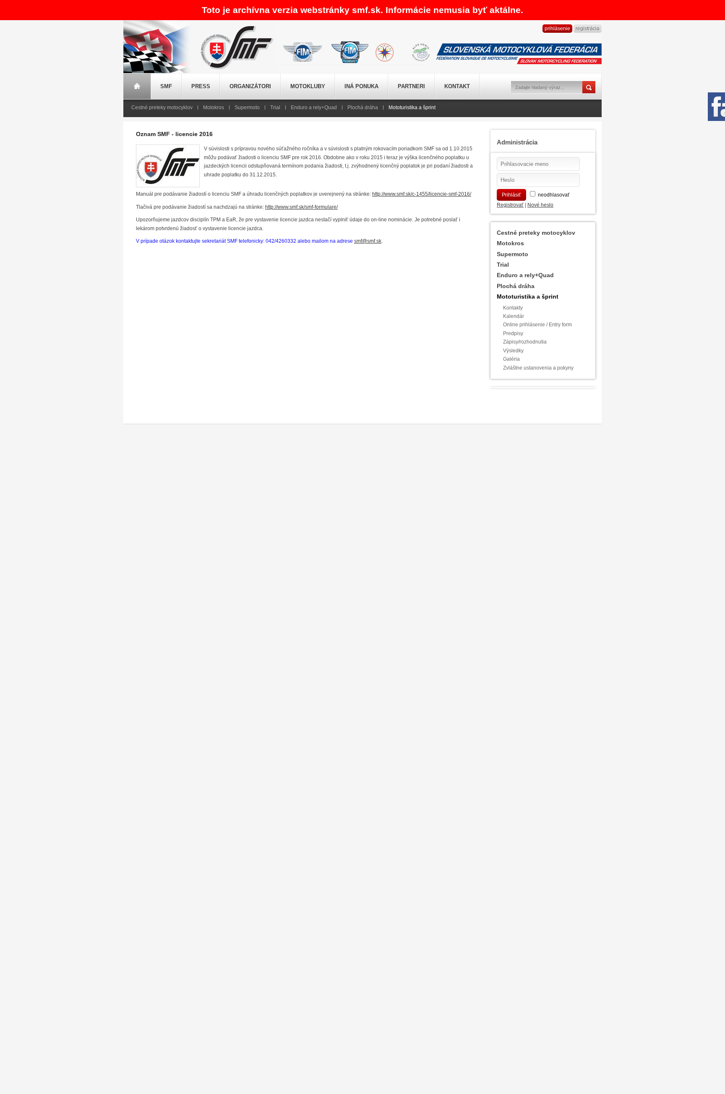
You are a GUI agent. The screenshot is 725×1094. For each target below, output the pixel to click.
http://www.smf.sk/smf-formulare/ (301, 207)
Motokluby (307, 86)
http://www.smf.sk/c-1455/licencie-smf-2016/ (421, 194)
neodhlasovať (554, 195)
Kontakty (513, 308)
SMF (166, 86)
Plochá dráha (362, 107)
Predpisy (513, 333)
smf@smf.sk (367, 241)
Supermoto (247, 107)
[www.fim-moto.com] (303, 51)
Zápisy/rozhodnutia (525, 342)
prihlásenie (557, 28)
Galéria (511, 359)
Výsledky (513, 351)
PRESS (200, 86)
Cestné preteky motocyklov (162, 107)
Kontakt (457, 86)
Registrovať (510, 205)
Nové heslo (540, 205)
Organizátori (250, 86)
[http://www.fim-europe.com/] (350, 51)
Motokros (213, 107)
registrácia (588, 28)
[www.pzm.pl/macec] (384, 51)
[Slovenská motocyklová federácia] (234, 70)
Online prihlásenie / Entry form (537, 325)
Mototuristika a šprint (412, 107)
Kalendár (513, 316)
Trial (275, 107)
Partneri (411, 86)
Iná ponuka (361, 86)
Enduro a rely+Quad (314, 107)
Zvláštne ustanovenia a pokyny (538, 368)
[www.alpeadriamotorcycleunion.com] (420, 51)
